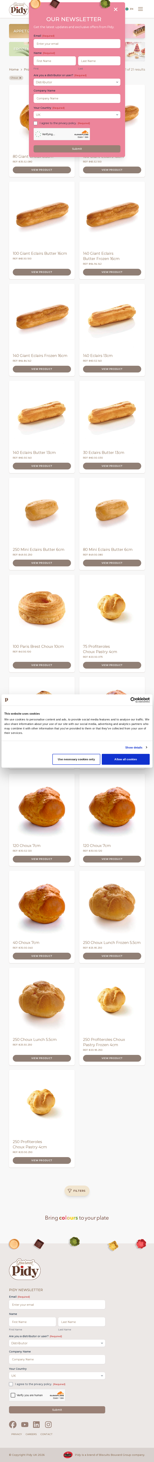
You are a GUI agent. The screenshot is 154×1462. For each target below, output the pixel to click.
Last (80, 68)
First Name (15, 1329)
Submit (57, 1409)
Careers (31, 1434)
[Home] (19, 9)
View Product (41, 169)
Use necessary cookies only (76, 759)
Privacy (16, 1434)
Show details (133, 747)
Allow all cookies (125, 759)
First (36, 68)
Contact (46, 1434)
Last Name (64, 1329)
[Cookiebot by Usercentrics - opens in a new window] (133, 700)
